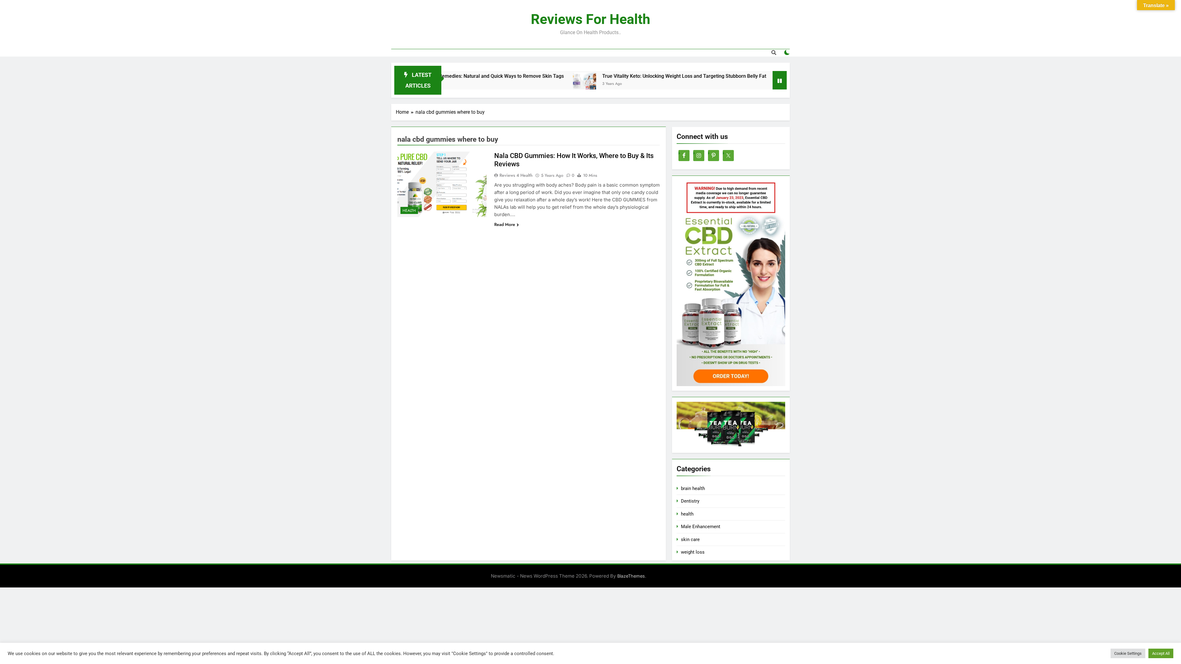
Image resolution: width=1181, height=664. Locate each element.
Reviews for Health (590, 19)
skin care (690, 539)
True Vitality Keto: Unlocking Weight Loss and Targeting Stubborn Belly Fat (649, 76)
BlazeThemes (631, 576)
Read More (504, 224)
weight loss (693, 552)
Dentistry (690, 501)
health (409, 210)
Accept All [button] (1161, 653)
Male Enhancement (700, 526)
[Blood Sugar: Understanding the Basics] (751, 84)
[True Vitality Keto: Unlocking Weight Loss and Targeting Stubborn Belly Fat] (549, 84)
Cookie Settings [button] (1128, 653)
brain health (693, 488)
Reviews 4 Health (516, 175)
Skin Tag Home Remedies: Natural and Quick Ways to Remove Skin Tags (448, 76)
